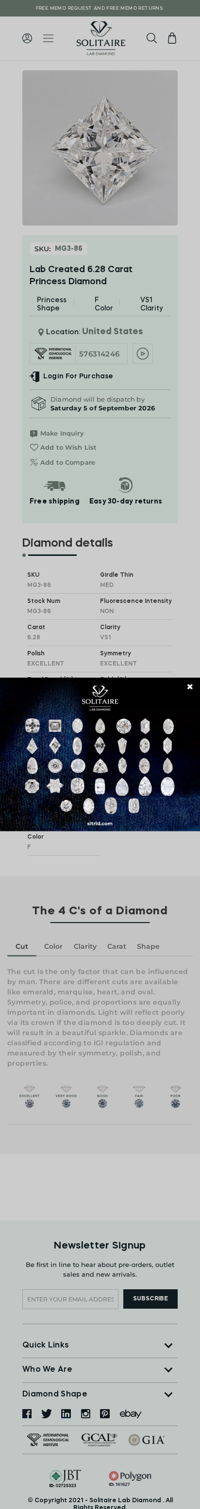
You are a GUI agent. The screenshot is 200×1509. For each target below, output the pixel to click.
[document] (100, 755)
